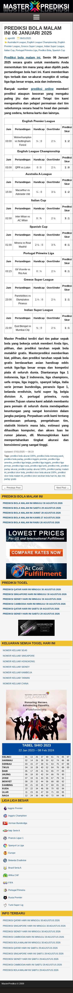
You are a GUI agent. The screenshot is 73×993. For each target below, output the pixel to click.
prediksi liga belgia (22, 462)
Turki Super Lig (15, 905)
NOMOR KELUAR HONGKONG (19, 661)
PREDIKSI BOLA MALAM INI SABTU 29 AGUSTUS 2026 (32, 508)
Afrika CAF (13, 875)
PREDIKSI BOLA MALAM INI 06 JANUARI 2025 (32, 30)
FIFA (10, 882)
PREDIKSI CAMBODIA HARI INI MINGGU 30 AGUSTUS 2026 (34, 604)
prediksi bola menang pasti (50, 456)
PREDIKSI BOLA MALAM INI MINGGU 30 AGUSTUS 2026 (32, 503)
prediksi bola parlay (13, 459)
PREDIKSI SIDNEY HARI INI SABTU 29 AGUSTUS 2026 (31, 614)
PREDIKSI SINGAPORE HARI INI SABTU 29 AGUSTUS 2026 (33, 953)
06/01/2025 (25, 38)
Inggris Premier (15, 808)
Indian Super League (54, 46)
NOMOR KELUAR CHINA (15, 683)
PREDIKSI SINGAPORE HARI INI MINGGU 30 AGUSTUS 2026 (35, 594)
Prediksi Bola (44, 50)
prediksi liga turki (38, 466)
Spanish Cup (58, 50)
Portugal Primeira (16, 890)
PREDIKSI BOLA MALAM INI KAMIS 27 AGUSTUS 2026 (31, 517)
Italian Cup (9, 50)
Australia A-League (16, 42)
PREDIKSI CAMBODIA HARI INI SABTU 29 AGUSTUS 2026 (32, 964)
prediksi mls (54, 466)
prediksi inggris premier (35, 459)
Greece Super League (32, 46)
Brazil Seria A (14, 868)
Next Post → (62, 487)
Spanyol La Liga (16, 845)
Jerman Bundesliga (17, 823)
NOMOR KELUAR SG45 (15, 650)
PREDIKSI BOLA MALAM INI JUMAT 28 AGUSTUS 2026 (32, 513)
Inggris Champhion (17, 815)
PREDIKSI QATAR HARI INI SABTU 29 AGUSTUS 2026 (31, 609)
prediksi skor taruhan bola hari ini (40, 476)
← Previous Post (12, 487)
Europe (11, 853)
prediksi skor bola (16, 472)
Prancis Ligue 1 (15, 838)
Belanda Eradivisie (17, 860)
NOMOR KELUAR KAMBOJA (17, 672)
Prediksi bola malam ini (22, 57)
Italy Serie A (14, 830)
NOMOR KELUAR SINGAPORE (19, 656)
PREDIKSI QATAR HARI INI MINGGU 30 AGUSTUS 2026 (32, 589)
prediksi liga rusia (20, 466)
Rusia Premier (15, 897)
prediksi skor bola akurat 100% (41, 472)
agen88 (11, 38)
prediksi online (42, 88)
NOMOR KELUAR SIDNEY (16, 667)
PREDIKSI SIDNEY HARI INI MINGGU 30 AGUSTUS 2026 (32, 599)
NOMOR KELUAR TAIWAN (16, 678)
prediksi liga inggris (41, 462)
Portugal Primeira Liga (26, 50)
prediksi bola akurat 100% (23, 456)
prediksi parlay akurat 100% (32, 469)
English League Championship (42, 42)
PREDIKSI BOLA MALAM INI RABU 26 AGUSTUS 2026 (31, 522)
